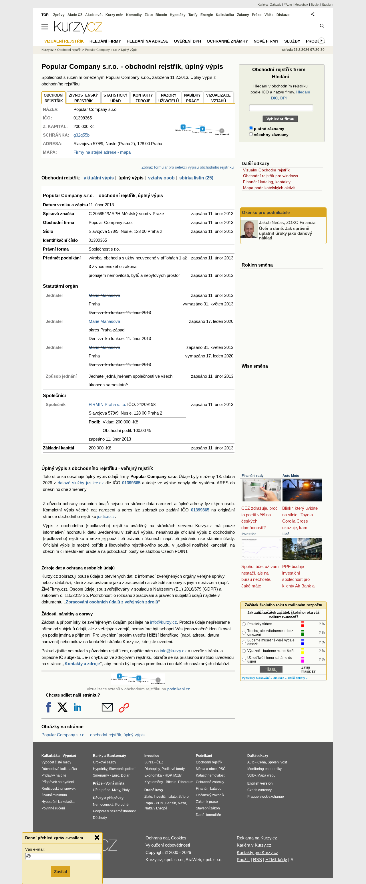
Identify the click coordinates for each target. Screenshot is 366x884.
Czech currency (259, 790)
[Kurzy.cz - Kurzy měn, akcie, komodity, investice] (78, 31)
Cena (261, 762)
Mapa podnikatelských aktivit (269, 187)
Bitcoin (161, 15)
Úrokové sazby (104, 762)
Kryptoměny (153, 782)
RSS (257, 859)
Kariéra (263, 4)
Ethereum (185, 782)
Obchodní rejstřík (69, 49)
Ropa (148, 803)
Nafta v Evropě (155, 808)
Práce (257, 15)
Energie (206, 15)
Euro (115, 775)
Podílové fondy (173, 769)
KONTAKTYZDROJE (143, 98)
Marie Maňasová (104, 295)
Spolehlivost (277, 762)
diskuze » (280, 677)
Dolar (125, 775)
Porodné (122, 805)
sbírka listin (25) (196, 177)
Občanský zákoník (210, 795)
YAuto (288, 4)
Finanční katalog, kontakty (267, 181)
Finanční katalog (209, 789)
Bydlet (315, 4)
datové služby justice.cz (81, 482)
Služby (292, 41)
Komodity (134, 15)
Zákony (243, 15)
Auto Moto (291, 476)
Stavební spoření (122, 769)
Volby (251, 775)
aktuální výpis (99, 177)
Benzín (170, 803)
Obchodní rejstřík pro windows (270, 175)
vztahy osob (161, 177)
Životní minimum (54, 795)
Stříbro (183, 797)
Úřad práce (101, 790)
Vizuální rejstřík (64, 41)
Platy (126, 790)
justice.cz (106, 516)
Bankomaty (116, 756)
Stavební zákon (208, 808)
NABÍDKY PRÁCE (192, 98)
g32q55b (81, 135)
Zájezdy (275, 4)
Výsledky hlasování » (257, 677)
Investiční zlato (165, 797)
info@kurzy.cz (163, 622)
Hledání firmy (105, 41)
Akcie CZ (74, 15)
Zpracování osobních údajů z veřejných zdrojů (112, 601)
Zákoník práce (207, 802)
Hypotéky (178, 15)
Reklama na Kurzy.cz (257, 837)
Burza (149, 762)
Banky (98, 756)
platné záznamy (268, 128)
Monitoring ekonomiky (264, 769)
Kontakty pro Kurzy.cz (257, 852)
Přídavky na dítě (53, 775)
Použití (243, 859)
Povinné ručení (53, 808)
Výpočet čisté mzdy (56, 762)
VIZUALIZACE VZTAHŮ (218, 98)
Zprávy (59, 15)
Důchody (100, 818)
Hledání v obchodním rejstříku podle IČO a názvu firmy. (280, 92)
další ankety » (298, 677)
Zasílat (60, 871)
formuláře (213, 815)
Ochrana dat (157, 837)
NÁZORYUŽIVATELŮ (168, 98)
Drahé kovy (153, 790)
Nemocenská (103, 805)
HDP (168, 775)
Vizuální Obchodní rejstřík (266, 170)
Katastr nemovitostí (210, 775)
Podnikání (204, 756)
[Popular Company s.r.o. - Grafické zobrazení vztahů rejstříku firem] (202, 133)
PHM (160, 803)
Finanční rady (253, 476)
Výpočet (69, 756)
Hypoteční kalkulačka (58, 802)
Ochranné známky (227, 41)
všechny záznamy (271, 134)
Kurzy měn (114, 15)
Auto (250, 762)
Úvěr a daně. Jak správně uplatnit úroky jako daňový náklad (285, 233)
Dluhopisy (152, 769)
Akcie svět (94, 15)
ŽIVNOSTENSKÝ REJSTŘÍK (83, 98)
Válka (269, 15)
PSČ (222, 769)
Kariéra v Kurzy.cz (254, 845)
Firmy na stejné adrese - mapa (102, 152)
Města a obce (206, 769)
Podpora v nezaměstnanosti (114, 811)
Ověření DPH (187, 41)
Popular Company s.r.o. (101, 49)
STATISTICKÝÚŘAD (116, 98)
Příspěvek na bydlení (57, 782)
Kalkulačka (225, 15)
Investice (249, 534)
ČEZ (159, 762)
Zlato (149, 15)
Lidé (286, 534)
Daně (200, 815)
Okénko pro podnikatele (266, 212)
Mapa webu (266, 775)
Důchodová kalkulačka (59, 769)
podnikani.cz (178, 689)
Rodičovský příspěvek (58, 789)
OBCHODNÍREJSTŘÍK (53, 98)
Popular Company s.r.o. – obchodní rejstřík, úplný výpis (93, 734)
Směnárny (101, 775)
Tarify (193, 15)
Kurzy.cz (47, 49)
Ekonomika (153, 775)
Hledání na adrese (147, 41)
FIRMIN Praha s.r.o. (107, 404)
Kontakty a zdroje (82, 663)
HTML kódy (276, 859)
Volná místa (115, 783)
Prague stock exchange (265, 797)
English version (259, 783)
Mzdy (116, 790)
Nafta (182, 803)
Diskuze (283, 15)
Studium (327, 4)
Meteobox (301, 4)
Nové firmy (266, 41)
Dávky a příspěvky (108, 798)
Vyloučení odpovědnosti (168, 845)
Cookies (178, 837)
